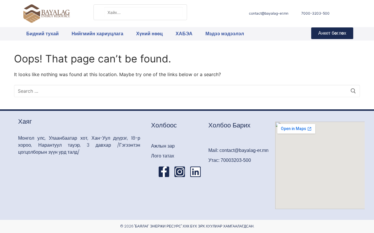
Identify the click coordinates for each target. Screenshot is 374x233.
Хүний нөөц (149, 33)
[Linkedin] (195, 172)
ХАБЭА (184, 33)
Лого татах (162, 156)
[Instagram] (179, 172)
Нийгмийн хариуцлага (97, 33)
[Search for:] (187, 91)
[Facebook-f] (164, 172)
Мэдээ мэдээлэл (224, 33)
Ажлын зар (163, 146)
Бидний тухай (42, 33)
